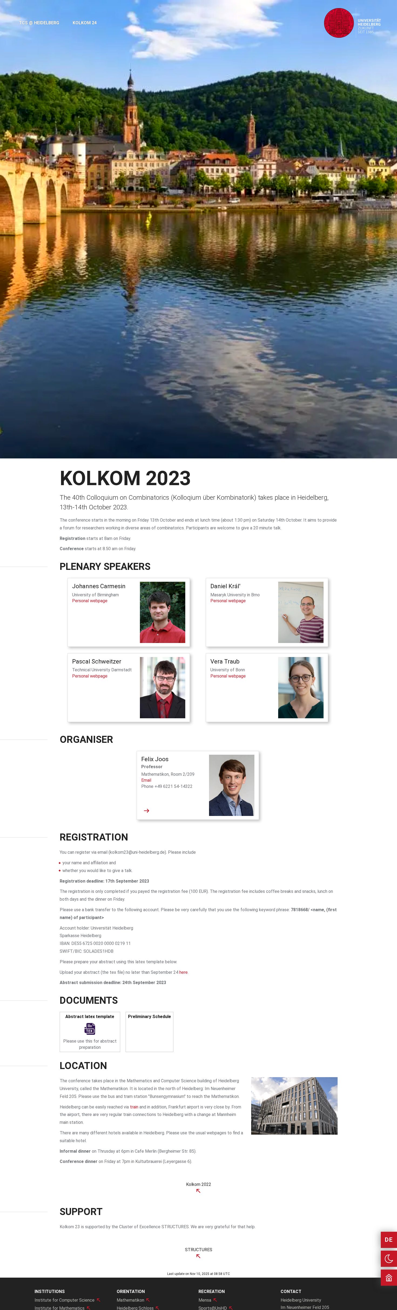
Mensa (204, 1300)
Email (146, 780)
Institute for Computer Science (65, 1300)
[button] (30, 229)
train (134, 1107)
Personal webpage (89, 600)
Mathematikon (130, 1300)
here (183, 972)
